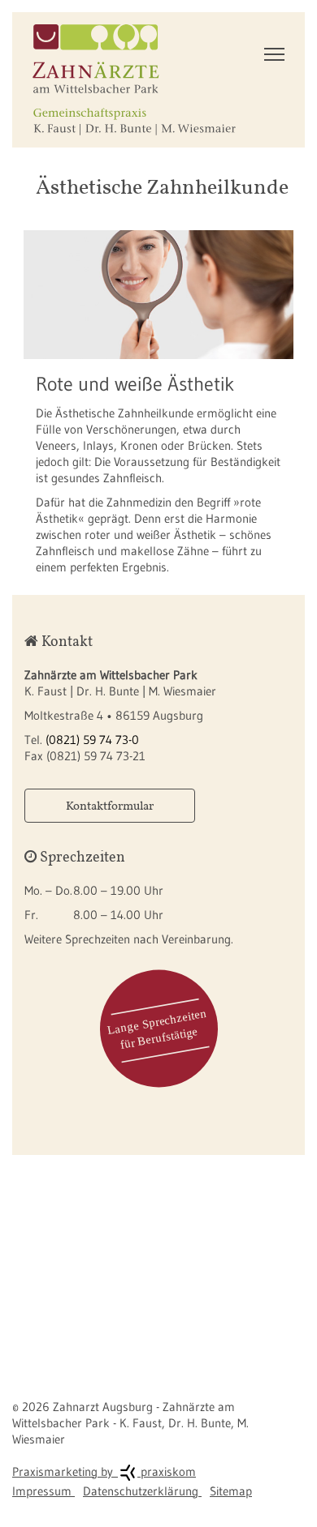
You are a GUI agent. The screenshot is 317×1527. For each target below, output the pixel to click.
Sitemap (231, 1491)
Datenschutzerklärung (142, 1491)
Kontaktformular (110, 805)
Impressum (43, 1491)
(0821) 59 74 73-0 (92, 739)
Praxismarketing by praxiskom (104, 1471)
